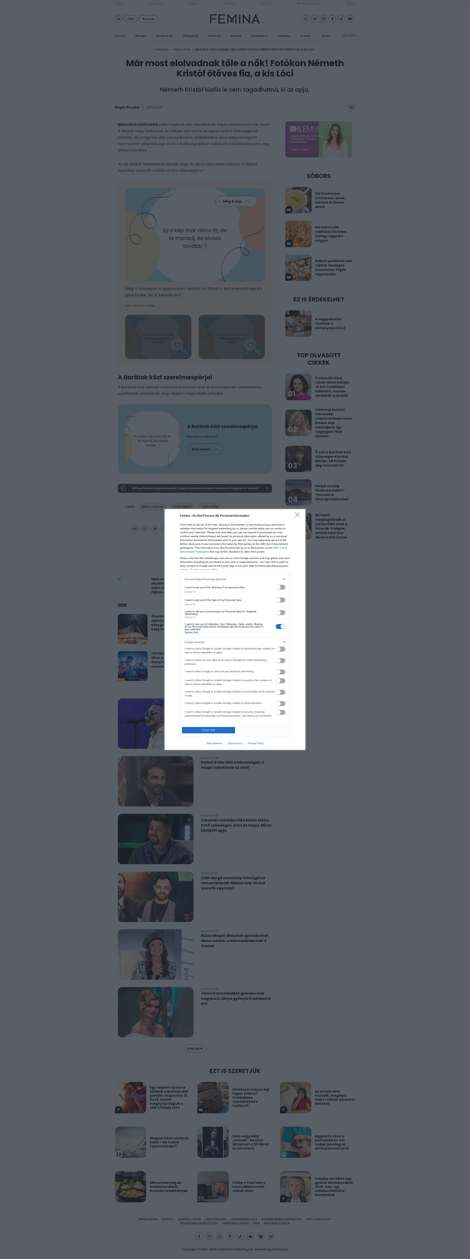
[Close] (298, 515)
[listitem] (235, 579)
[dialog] (235, 629)
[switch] (280, 587)
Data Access (235, 743)
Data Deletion (214, 743)
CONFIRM (208, 730)
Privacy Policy (256, 743)
